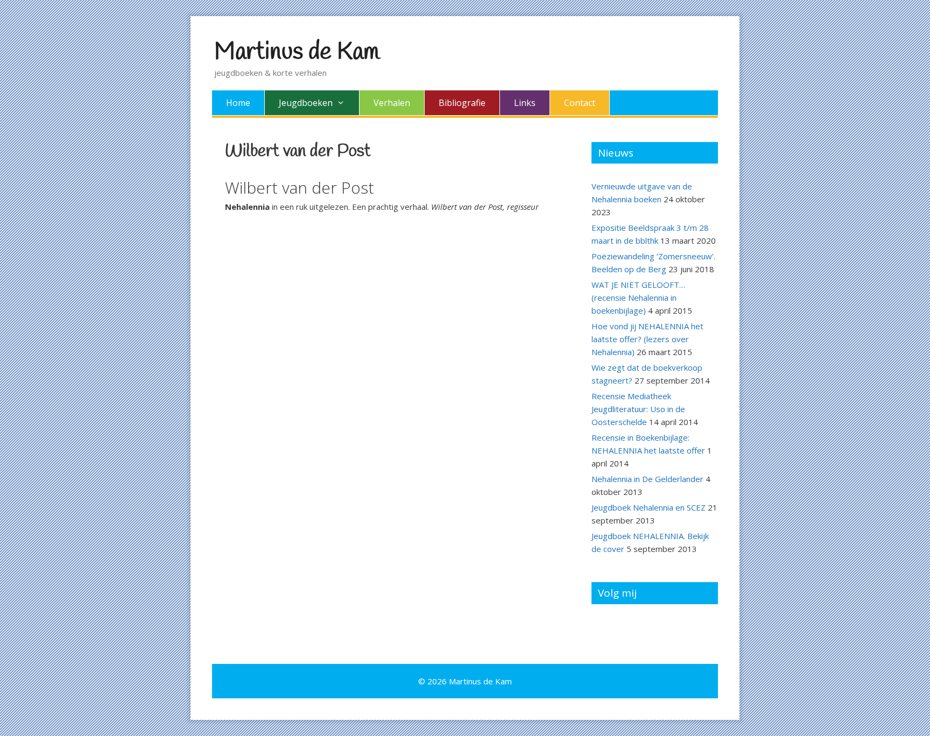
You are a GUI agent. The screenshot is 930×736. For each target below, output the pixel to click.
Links (525, 103)
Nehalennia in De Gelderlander (647, 478)
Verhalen (392, 103)
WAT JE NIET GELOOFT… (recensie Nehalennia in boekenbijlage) (638, 297)
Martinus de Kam (296, 52)
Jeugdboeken (306, 103)
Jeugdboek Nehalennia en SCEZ (648, 507)
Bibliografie (462, 103)
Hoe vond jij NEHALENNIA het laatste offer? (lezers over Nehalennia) (647, 339)
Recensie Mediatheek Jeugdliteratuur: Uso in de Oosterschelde (638, 409)
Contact (579, 103)
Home (238, 103)
